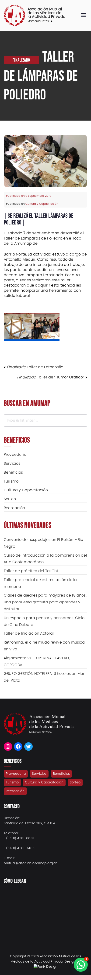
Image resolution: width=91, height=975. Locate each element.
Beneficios (13, 472)
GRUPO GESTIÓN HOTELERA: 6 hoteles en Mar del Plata (44, 677)
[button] (81, 965)
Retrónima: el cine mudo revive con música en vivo (44, 646)
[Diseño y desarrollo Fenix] (46, 966)
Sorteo (10, 499)
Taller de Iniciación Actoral (29, 633)
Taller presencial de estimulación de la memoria (40, 583)
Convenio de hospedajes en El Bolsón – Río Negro (43, 543)
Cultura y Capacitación (42, 203)
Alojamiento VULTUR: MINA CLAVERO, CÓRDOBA (37, 661)
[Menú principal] (83, 15)
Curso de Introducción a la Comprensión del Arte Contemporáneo (45, 559)
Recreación (14, 508)
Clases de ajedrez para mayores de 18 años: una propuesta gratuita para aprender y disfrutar (45, 602)
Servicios (12, 463)
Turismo (11, 481)
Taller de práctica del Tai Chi (31, 571)
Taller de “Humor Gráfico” (50, 377)
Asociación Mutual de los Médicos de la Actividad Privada (47, 13)
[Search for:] (45, 420)
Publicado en (28, 195)
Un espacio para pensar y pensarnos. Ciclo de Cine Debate (44, 621)
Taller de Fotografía (35, 367)
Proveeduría (15, 454)
